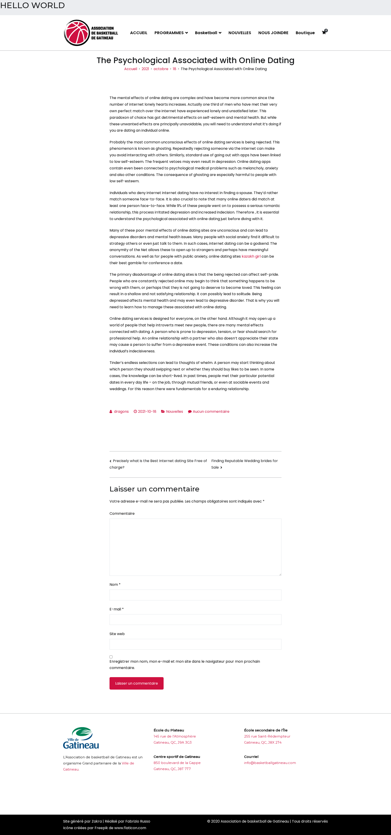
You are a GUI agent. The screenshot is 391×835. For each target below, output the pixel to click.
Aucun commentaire (211, 411)
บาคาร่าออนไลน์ (166, 786)
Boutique (305, 33)
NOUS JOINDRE (273, 33)
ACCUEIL (138, 33)
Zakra (97, 821)
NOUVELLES (240, 33)
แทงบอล (207, 786)
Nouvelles (174, 411)
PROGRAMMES (169, 33)
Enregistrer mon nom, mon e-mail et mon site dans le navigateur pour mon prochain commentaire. (185, 665)
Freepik (101, 827)
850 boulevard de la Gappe (177, 763)
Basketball (206, 33)
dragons (121, 411)
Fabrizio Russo (137, 821)
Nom (115, 584)
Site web (117, 633)
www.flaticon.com (130, 827)
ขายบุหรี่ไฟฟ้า (189, 786)
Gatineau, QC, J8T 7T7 (172, 769)
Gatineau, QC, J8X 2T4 (262, 742)
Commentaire (122, 513)
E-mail (117, 609)
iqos (179, 801)
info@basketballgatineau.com (270, 763)
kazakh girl (251, 256)
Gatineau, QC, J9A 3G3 (173, 742)
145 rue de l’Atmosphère (175, 736)
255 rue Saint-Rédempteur (267, 736)
